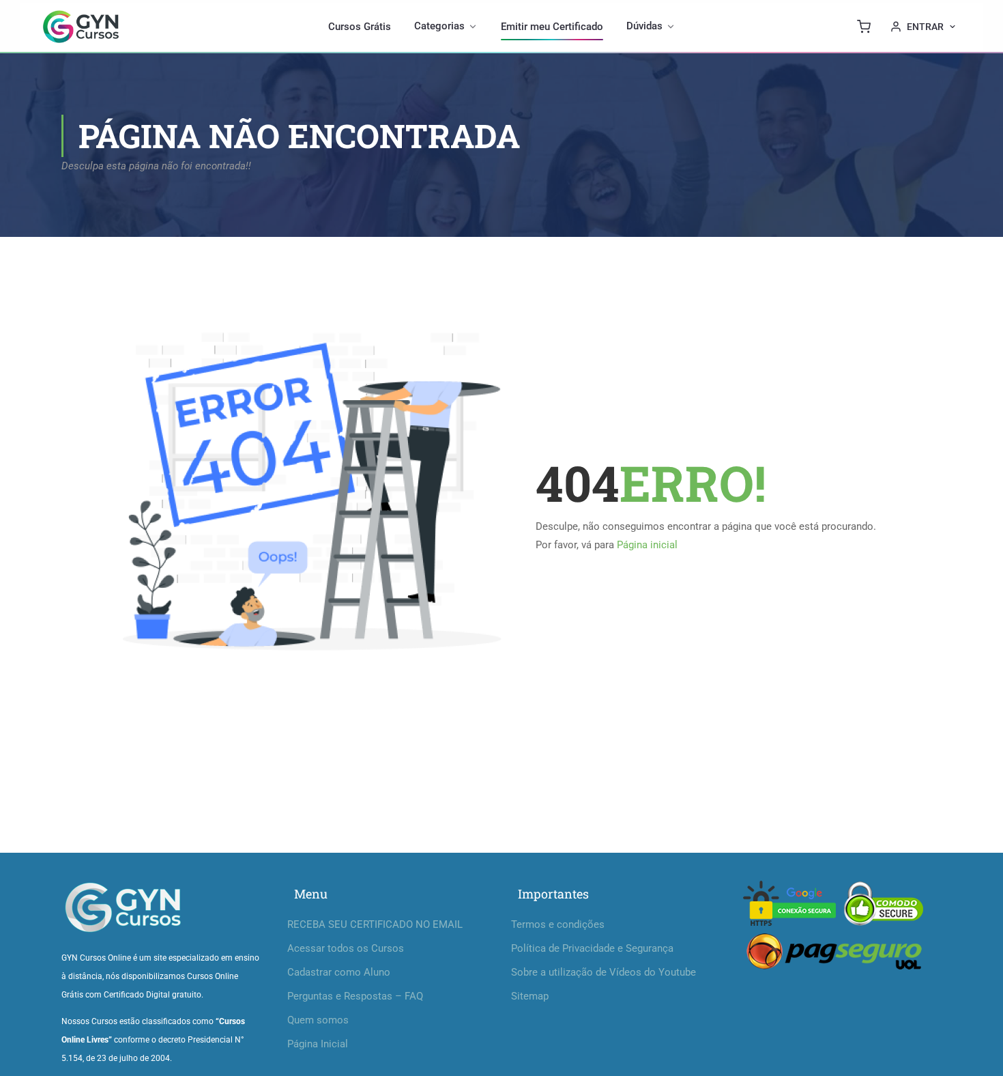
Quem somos (318, 1020)
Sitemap (530, 996)
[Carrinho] (863, 27)
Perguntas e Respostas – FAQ (355, 996)
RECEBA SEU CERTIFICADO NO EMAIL (375, 924)
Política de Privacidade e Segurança (592, 948)
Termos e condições (558, 924)
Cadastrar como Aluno (338, 972)
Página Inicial (317, 1044)
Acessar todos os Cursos (345, 948)
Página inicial (647, 545)
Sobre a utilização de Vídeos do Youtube (603, 972)
